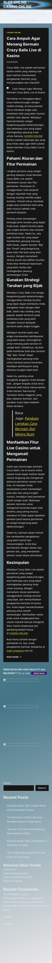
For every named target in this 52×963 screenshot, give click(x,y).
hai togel (8, 924)
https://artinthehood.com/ (17, 877)
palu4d (7, 916)
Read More (14, 657)
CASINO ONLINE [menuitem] (33, 136)
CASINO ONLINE (14, 32)
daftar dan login (28, 898)
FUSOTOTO (9, 869)
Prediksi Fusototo (13, 881)
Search (7, 783)
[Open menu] (46, 4)
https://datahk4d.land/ (15, 873)
